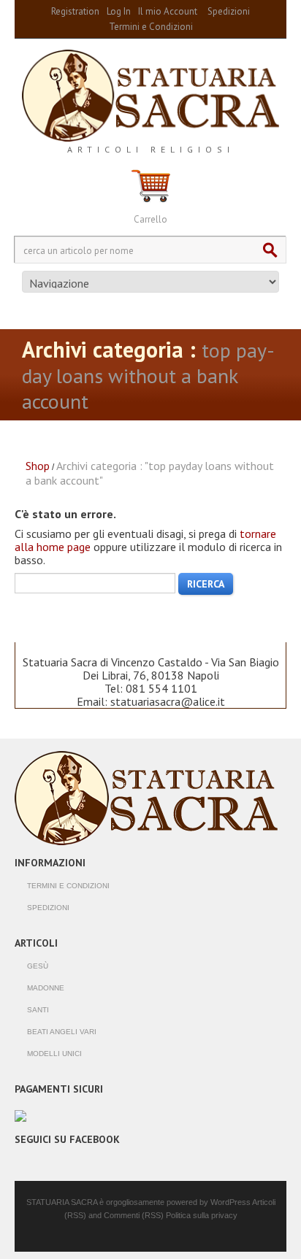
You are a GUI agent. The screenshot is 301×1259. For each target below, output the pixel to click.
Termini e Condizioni (151, 26)
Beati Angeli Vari (61, 1032)
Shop (38, 465)
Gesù (37, 966)
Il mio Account (167, 11)
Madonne (45, 988)
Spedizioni (228, 11)
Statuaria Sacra (61, 1202)
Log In (119, 11)
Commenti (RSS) (135, 1215)
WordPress (230, 1202)
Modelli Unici (54, 1054)
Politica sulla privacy (201, 1215)
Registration (75, 11)
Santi (38, 1010)
